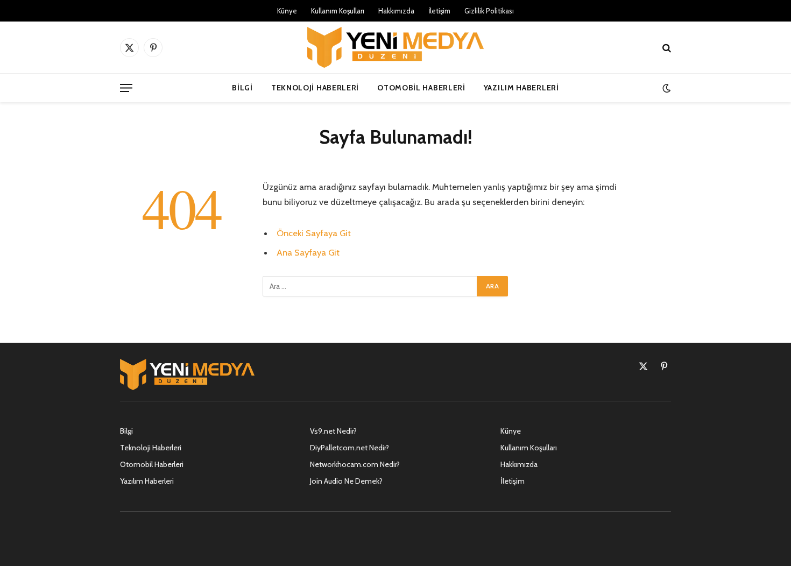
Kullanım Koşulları (337, 10)
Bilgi (242, 88)
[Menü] (126, 88)
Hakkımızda (396, 10)
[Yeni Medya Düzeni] (395, 47)
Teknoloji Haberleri (315, 88)
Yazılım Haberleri (521, 88)
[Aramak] (665, 48)
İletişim (439, 10)
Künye (287, 10)
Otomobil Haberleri (421, 88)
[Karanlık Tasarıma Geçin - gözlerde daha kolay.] (665, 88)
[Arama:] (370, 286)
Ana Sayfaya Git (308, 252)
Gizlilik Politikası (489, 10)
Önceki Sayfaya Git (314, 233)
